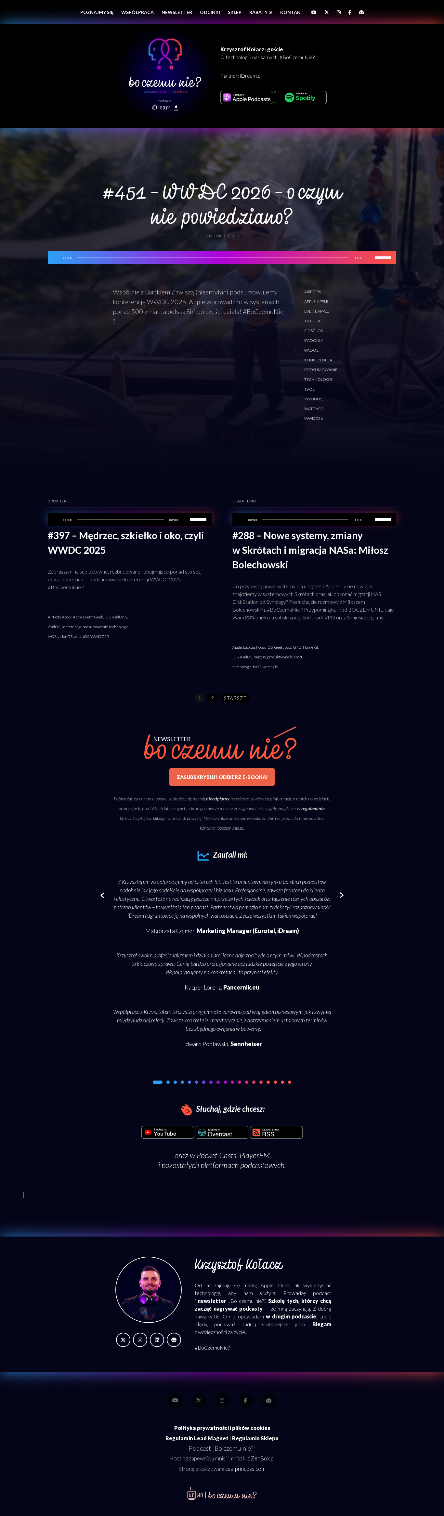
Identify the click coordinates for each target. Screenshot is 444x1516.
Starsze (235, 698)
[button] (154, 1082)
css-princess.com (245, 1469)
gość (309, 330)
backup (249, 647)
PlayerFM (255, 1155)
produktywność (280, 656)
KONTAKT (292, 12)
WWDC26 (313, 418)
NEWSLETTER (177, 12)
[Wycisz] (369, 257)
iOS (320, 330)
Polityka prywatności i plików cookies (222, 1428)
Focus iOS (264, 647)
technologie (318, 379)
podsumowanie (320, 369)
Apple (310, 301)
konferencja (318, 359)
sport (298, 656)
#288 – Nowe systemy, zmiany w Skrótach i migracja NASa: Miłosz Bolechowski (310, 549)
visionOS (313, 398)
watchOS (313, 408)
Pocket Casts (216, 1155)
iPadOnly (313, 340)
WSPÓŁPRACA (137, 12)
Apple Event (83, 617)
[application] (222, 257)
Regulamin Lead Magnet (197, 1438)
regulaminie (313, 808)
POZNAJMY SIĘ (96, 12)
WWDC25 (99, 636)
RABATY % (260, 12)
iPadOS (311, 350)
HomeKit (310, 647)
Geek (315, 320)
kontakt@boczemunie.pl (221, 828)
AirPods (312, 291)
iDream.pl (251, 75)
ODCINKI (210, 12)
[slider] (384, 257)
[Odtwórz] (56, 257)
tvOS (309, 389)
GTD (297, 647)
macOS (260, 656)
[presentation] (103, 896)
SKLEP (235, 12)
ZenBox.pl (263, 1458)
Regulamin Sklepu (255, 1438)
